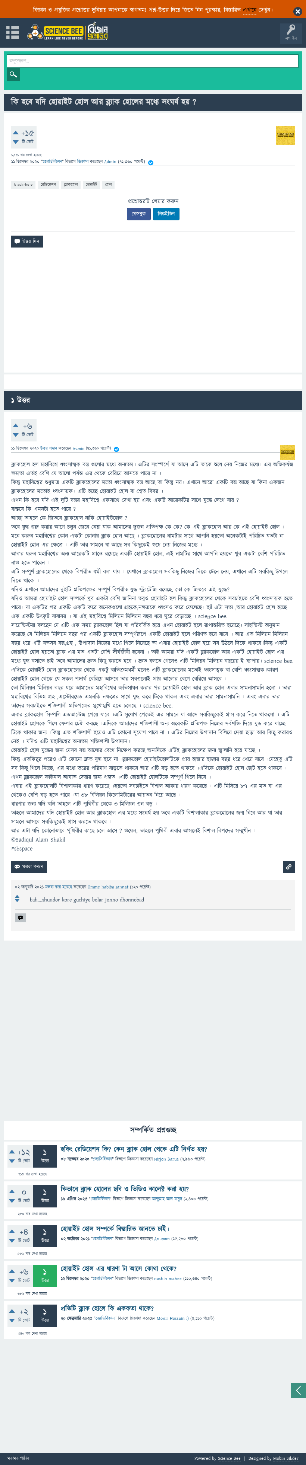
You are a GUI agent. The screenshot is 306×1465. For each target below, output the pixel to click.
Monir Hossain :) (173, 1318)
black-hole (23, 184)
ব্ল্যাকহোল (71, 184)
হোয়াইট (91, 184)
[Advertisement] (153, 313)
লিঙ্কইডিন (166, 214)
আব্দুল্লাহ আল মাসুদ (167, 1199)
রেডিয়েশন (48, 184)
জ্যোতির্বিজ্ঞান (52, 162)
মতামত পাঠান (18, 1458)
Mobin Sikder (286, 1458)
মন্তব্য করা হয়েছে (59, 887)
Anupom (162, 1239)
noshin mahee (168, 1279)
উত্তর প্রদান (48, 448)
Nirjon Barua (166, 1159)
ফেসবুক (139, 214)
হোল (108, 184)
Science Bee (229, 1458)
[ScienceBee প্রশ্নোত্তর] (67, 31)
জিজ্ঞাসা (83, 162)
